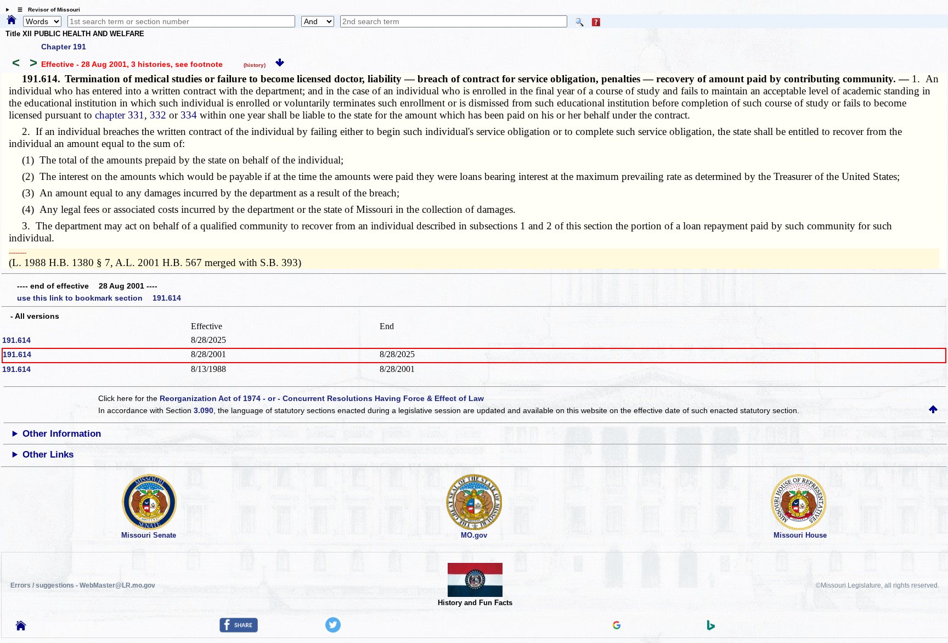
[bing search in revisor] (711, 627)
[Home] (11, 20)
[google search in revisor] (616, 626)
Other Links (48, 454)
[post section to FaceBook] (238, 629)
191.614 (16, 340)
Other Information (61, 433)
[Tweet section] (333, 629)
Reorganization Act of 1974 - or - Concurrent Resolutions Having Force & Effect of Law (322, 398)
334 (188, 115)
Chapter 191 (63, 46)
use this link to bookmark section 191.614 (99, 298)
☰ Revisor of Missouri (46, 10)
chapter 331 (119, 115)
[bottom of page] (279, 64)
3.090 (203, 410)
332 (158, 115)
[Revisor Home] (20, 627)
